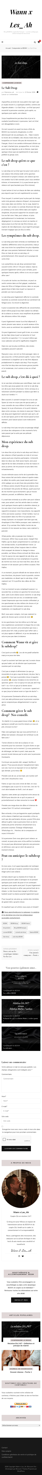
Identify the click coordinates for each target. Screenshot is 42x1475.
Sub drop (6, 937)
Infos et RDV (21, 1300)
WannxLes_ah (9, 92)
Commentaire (7, 1074)
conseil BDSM (7, 932)
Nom (4, 1096)
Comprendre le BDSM (12, 83)
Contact (5, 1448)
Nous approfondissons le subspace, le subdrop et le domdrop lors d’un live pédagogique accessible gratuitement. (20, 915)
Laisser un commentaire (10, 94)
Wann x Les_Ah (21, 1467)
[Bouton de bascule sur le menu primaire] (3, 42)
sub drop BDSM (18, 937)
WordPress (21, 1471)
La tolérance (7, 1048)
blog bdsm (6, 928)
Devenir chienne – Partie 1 (21, 1372)
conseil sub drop (21, 932)
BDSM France (26, 923)
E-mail (4, 1106)
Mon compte (6, 1451)
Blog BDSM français (20, 928)
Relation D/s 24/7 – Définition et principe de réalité (21, 1344)
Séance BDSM (34, 932)
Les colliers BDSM (9, 993)
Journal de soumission (21, 1369)
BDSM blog (14, 923)
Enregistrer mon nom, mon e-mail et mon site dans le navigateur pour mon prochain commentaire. (21, 1130)
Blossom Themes (22, 1469)
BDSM (5, 923)
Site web (5, 1116)
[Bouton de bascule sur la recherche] (35, 42)
